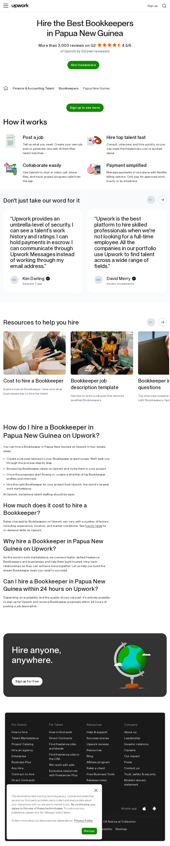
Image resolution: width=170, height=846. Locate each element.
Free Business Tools (101, 774)
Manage (89, 831)
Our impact (132, 756)
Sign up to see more (85, 107)
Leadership (132, 738)
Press (128, 762)
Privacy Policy (83, 820)
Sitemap (121, 829)
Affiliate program (98, 762)
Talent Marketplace (25, 738)
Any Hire (17, 768)
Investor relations (136, 744)
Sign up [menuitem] (153, 5)
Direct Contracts (23, 780)
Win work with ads (61, 764)
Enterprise (19, 756)
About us (130, 732)
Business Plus (21, 762)
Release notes (97, 780)
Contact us (132, 768)
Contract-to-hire (23, 774)
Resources (94, 750)
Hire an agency (22, 750)
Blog (90, 756)
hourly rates (93, 525)
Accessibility (103, 829)
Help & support (97, 732)
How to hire (19, 732)
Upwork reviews (98, 744)
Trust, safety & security (140, 774)
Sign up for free (27, 681)
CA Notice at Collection (119, 821)
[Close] (96, 790)
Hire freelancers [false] (83, 65)
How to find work (60, 732)
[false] (5, 88)
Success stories (98, 738)
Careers (130, 750)
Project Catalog (22, 744)
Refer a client (96, 768)
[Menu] (5, 6)
